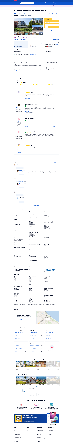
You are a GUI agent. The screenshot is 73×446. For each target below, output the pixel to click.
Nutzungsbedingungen (40, 430)
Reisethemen (50, 434)
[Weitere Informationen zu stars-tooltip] (49, 10)
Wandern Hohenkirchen (33, 335)
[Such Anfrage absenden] (33, 3)
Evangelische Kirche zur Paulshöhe (19, 332)
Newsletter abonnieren (17, 434)
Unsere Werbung (50, 430)
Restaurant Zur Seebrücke (49, 332)
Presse (49, 431)
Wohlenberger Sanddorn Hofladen (34, 345)
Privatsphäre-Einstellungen (40, 433)
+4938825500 (20, 319)
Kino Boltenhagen (17, 345)
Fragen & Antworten (17, 431)
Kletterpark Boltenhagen (33, 332)
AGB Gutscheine (39, 437)
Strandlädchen (32, 351)
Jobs (49, 433)
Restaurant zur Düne (48, 338)
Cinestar (16, 351)
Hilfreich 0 (22, 174)
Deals (15, 0)
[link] (46, 3)
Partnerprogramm (28, 431)
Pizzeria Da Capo (48, 335)
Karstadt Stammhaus (33, 348)
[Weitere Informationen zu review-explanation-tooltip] (24, 13)
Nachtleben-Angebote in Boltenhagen (20, 353)
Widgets (27, 430)
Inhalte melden (16, 441)
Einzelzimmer (19, 127)
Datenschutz (38, 431)
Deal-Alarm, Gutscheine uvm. (18, 433)
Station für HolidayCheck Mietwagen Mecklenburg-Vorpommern (51, 270)
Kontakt (52, 0)
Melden (26, 174)
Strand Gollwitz (32, 338)
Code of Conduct (28, 433)
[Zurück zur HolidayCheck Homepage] (16, 3)
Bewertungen (22, 15)
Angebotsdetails (19, 305)
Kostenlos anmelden (36, 37)
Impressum (38, 441)
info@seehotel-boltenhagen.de (22, 318)
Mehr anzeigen (16, 70)
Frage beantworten (20, 181)
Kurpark (16, 335)
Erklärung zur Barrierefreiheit (41, 438)
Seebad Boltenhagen (17, 338)
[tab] (48, 19)
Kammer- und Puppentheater (19, 348)
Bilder (26, 15)
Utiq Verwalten (39, 434)
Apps (15, 438)
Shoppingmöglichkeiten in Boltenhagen (35, 353)
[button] (23, 25)
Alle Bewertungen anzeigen (36, 156)
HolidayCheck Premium (17, 437)
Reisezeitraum (47, 21)
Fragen (29, 15)
